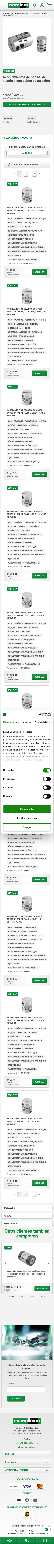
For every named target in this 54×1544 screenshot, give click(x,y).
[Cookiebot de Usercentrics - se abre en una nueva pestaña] (39, 714)
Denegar (27, 827)
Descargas (10, 1462)
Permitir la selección (27, 818)
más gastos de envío (17, 98)
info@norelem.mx (28, 1447)
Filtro (28, 153)
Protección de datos (16, 1534)
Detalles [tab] (27, 722)
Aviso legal (20, 1531)
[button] (5, 1296)
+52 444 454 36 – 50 (29, 1443)
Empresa (9, 1454)
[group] (27, 1268)
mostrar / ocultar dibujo (26, 164)
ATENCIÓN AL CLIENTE (16, 1470)
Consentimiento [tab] (11, 722)
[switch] (47, 779)
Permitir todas (27, 809)
